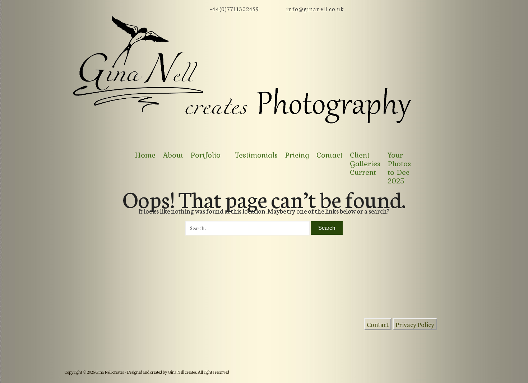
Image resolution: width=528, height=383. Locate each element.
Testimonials (256, 155)
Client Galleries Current (365, 163)
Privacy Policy (414, 324)
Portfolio (205, 155)
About (173, 155)
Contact (329, 155)
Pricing (297, 155)
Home (145, 155)
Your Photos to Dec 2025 (399, 168)
